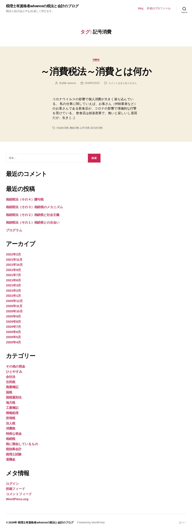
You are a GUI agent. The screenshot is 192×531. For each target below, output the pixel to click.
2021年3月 (13, 285)
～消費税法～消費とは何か (96, 71)
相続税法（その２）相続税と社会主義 (32, 214)
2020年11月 (14, 306)
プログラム (14, 230)
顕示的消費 (97, 128)
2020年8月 (13, 321)
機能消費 (74, 128)
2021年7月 (13, 275)
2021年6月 (13, 280)
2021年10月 (14, 264)
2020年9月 (13, 316)
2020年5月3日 (92, 83)
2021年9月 (13, 270)
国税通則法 (14, 397)
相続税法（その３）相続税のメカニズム (34, 207)
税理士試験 (14, 454)
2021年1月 (13, 295)
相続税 (10, 438)
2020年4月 (13, 342)
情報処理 (12, 413)
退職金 (10, 459)
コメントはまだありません (122, 83)
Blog (140, 8)
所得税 (10, 418)
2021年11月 (14, 259)
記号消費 (85, 128)
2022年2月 (13, 254)
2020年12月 (14, 301)
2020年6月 (13, 332)
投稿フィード (15, 488)
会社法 (10, 376)
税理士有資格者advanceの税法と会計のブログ (42, 6)
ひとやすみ (14, 371)
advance (71, 83)
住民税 (10, 382)
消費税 (96, 59)
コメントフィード (19, 494)
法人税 (10, 423)
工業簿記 (12, 407)
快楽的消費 (63, 128)
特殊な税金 (14, 433)
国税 (9, 392)
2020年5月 (13, 337)
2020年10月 (14, 311)
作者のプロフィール (159, 8)
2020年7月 (13, 326)
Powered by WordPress (91, 522)
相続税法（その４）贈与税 (25, 199)
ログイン (12, 483)
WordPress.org (17, 499)
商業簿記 (12, 387)
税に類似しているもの (22, 444)
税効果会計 (14, 449)
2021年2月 (13, 290)
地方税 (10, 402)
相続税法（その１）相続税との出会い (33, 222)
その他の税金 (15, 366)
